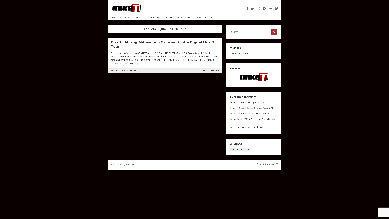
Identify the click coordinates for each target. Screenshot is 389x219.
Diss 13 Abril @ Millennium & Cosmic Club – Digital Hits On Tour (164, 44)
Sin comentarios (212, 70)
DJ (120, 17)
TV (146, 17)
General (132, 70)
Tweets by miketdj (239, 53)
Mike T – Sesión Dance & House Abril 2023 (251, 113)
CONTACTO (210, 17)
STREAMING (155, 17)
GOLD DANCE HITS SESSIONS (177, 17)
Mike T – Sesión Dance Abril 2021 (246, 127)
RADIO (138, 17)
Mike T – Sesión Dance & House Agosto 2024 (252, 107)
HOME (114, 17)
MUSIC (127, 17)
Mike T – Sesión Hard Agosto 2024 (247, 102)
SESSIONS (197, 17)
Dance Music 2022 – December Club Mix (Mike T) (253, 120)
